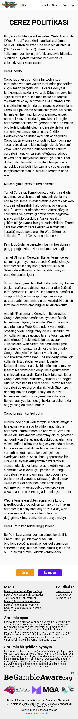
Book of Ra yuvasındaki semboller (23, 594)
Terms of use (63, 598)
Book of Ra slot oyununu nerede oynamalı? (22, 609)
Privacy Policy (64, 591)
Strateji (56, 5)
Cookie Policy (63, 594)
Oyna (25, 572)
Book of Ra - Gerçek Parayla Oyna (23, 591)
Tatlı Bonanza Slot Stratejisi (20, 598)
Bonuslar (45, 5)
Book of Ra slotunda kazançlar (22, 601)
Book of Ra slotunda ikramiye (21, 604)
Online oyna (69, 5)
